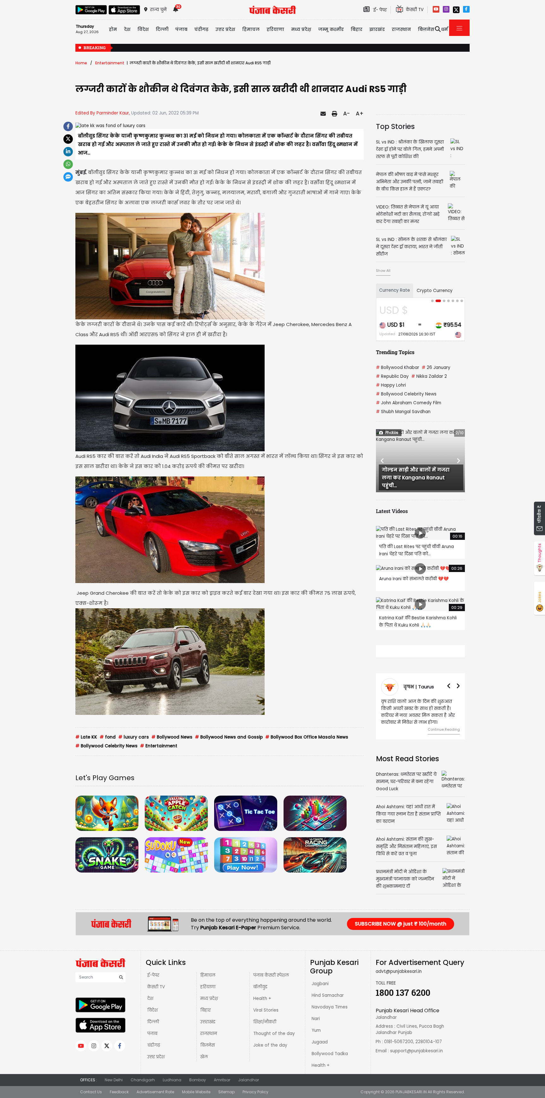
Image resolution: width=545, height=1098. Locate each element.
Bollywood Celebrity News (106, 746)
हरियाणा (207, 987)
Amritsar (222, 1080)
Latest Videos (392, 511)
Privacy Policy (255, 1092)
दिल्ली (162, 29)
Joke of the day (270, 1045)
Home (81, 63)
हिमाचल (207, 975)
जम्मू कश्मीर (331, 29)
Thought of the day (274, 1034)
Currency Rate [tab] (394, 290)
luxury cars (133, 737)
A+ (360, 113)
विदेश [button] (143, 29)
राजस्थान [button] (401, 29)
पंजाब (152, 1034)
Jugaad (320, 1042)
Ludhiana (172, 1080)
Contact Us (91, 1092)
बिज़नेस (207, 1045)
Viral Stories (265, 1010)
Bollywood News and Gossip (229, 737)
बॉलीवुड (260, 987)
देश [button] (127, 29)
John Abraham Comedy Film (408, 403)
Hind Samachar (328, 995)
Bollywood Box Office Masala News (306, 737)
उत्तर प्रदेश (225, 29)
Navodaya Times (330, 1007)
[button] (382, 460)
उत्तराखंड (207, 1022)
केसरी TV (156, 987)
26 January (436, 368)
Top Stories (395, 126)
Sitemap (226, 1092)
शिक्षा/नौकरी (264, 1022)
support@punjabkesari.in (416, 1051)
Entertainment (109, 63)
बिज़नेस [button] (426, 29)
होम (113, 29)
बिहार (356, 29)
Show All (383, 270)
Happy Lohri (391, 385)
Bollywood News (171, 737)
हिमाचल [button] (251, 29)
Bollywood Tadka (330, 1054)
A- (346, 113)
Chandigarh (143, 1080)
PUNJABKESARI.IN (411, 1092)
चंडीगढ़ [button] (201, 29)
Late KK (86, 737)
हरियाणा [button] (275, 29)
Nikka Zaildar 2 (429, 376)
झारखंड (377, 29)
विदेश (152, 1010)
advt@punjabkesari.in (399, 971)
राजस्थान (208, 1034)
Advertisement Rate (155, 1092)
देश (150, 999)
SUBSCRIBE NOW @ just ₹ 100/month (400, 923)
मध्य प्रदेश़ (301, 29)
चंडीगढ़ (153, 1045)
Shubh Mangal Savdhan (403, 412)
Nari (316, 1019)
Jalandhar (248, 1080)
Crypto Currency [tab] (435, 291)
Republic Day (392, 376)
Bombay (197, 1080)
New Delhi (114, 1080)
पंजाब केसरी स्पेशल (271, 975)
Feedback (119, 1092)
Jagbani (320, 984)
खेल (204, 1057)
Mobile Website (196, 1092)
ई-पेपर (153, 975)
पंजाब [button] (181, 29)
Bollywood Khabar (397, 368)
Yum (316, 1030)
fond (108, 737)
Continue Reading (444, 729)
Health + (262, 999)
